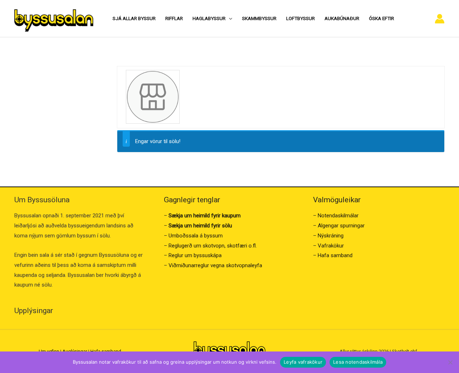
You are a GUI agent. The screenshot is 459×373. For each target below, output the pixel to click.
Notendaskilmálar (338, 215)
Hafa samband (335, 255)
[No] (450, 362)
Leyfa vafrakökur (303, 362)
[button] (229, 18)
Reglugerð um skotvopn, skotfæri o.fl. (213, 245)
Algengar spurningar (341, 225)
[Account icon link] (440, 19)
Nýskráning (331, 235)
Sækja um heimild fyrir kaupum (205, 215)
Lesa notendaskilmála (358, 362)
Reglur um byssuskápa (195, 255)
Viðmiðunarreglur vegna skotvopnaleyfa (215, 265)
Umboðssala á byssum (196, 235)
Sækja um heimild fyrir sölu (200, 225)
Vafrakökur (331, 245)
